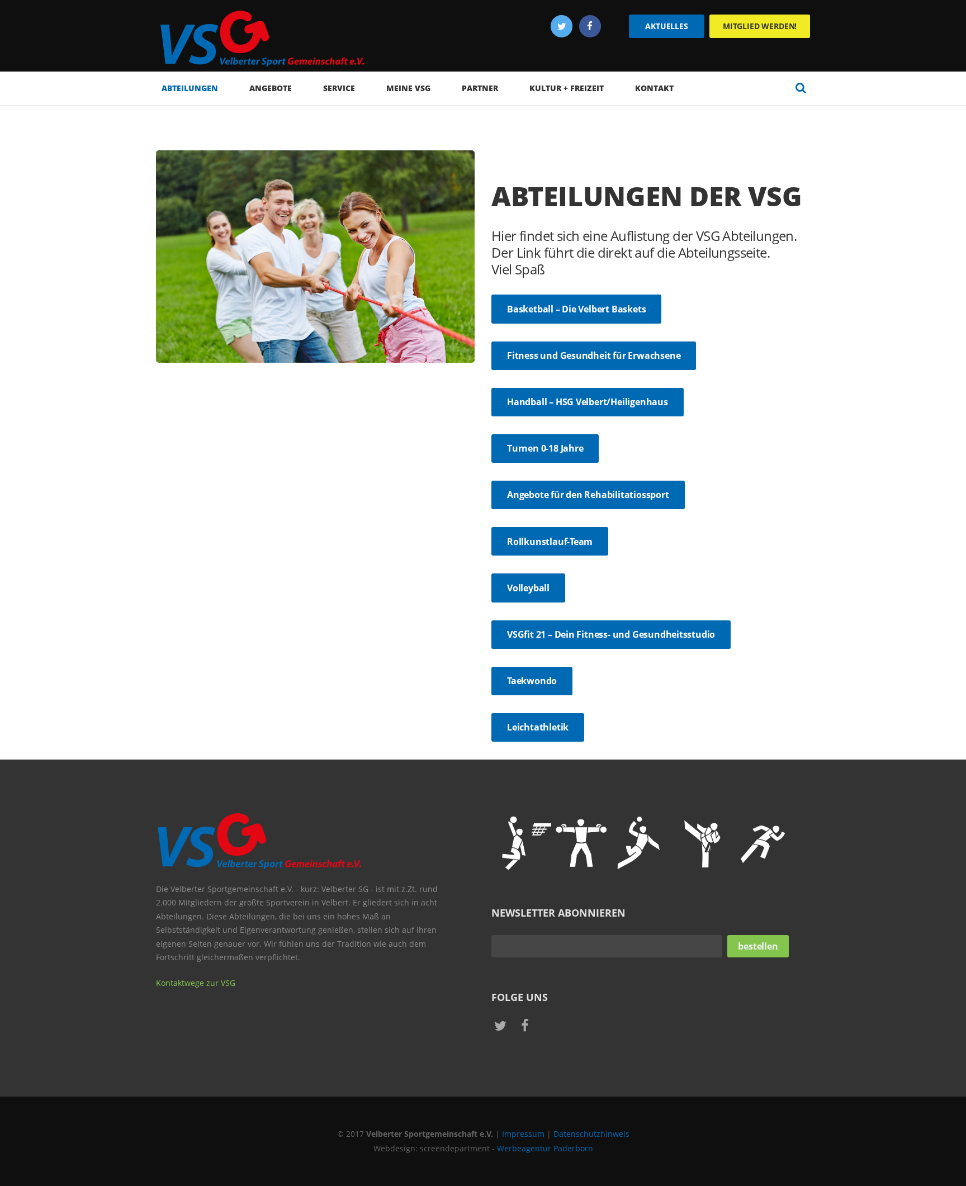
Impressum (523, 1133)
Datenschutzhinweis (591, 1133)
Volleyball (528, 588)
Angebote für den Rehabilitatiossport (588, 494)
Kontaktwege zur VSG (195, 983)
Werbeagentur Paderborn (545, 1148)
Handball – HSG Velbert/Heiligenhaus (587, 402)
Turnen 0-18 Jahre (545, 448)
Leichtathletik (538, 727)
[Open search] (800, 88)
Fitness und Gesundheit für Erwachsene (593, 355)
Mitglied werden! (760, 26)
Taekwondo (532, 681)
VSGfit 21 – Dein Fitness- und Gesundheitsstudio (611, 634)
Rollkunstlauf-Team (550, 541)
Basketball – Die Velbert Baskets (576, 309)
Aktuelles (666, 26)
